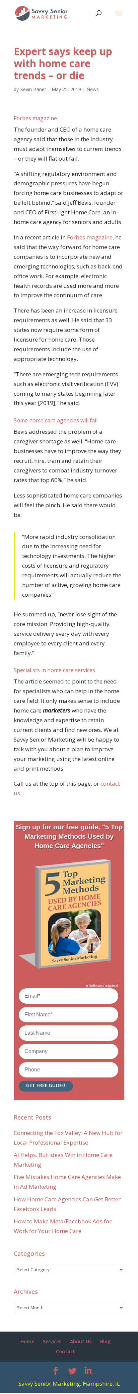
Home (27, 1341)
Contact (65, 1351)
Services (52, 1341)
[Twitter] (72, 1371)
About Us (80, 1341)
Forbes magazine (90, 237)
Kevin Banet (33, 89)
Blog (105, 1341)
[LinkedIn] (88, 1371)
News (92, 89)
